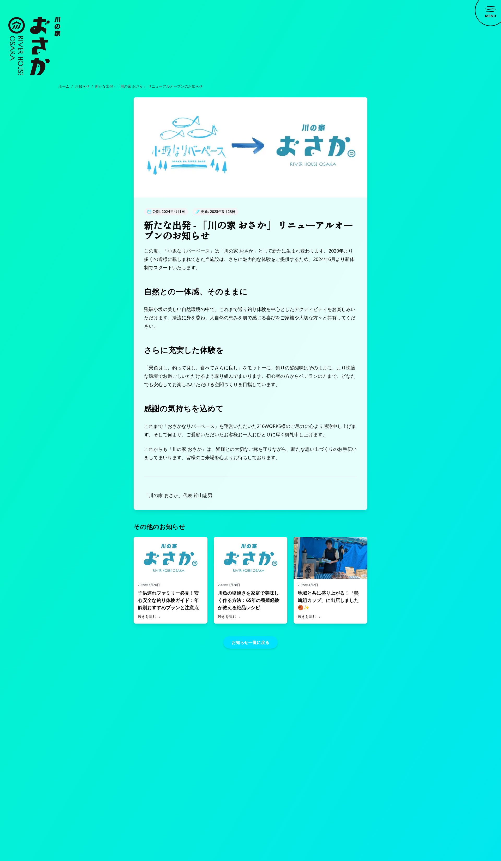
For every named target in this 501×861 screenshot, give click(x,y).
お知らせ (82, 86)
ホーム (63, 86)
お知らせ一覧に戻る (250, 642)
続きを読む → (149, 616)
